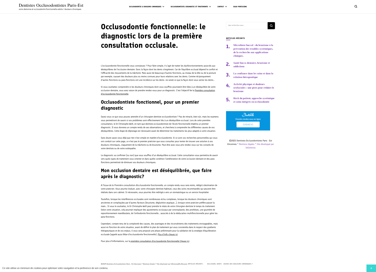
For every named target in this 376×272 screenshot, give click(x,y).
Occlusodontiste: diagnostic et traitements (189, 7)
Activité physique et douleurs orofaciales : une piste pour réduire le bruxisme (253, 88)
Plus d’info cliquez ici (168, 234)
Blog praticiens (240, 7)
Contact (220, 7)
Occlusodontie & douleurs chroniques (145, 7)
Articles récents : (196, 264)
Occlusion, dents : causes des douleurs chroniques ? (230, 264)
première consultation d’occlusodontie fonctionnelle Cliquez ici (159, 241)
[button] (109, 268)
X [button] (371, 268)
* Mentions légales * (247, 144)
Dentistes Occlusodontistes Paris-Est (51, 5)
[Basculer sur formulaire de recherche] (356, 6)
